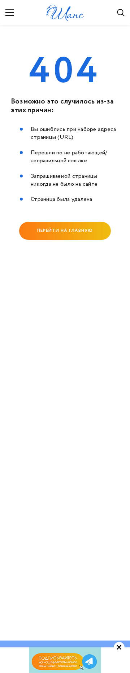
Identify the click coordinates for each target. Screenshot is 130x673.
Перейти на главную (65, 231)
